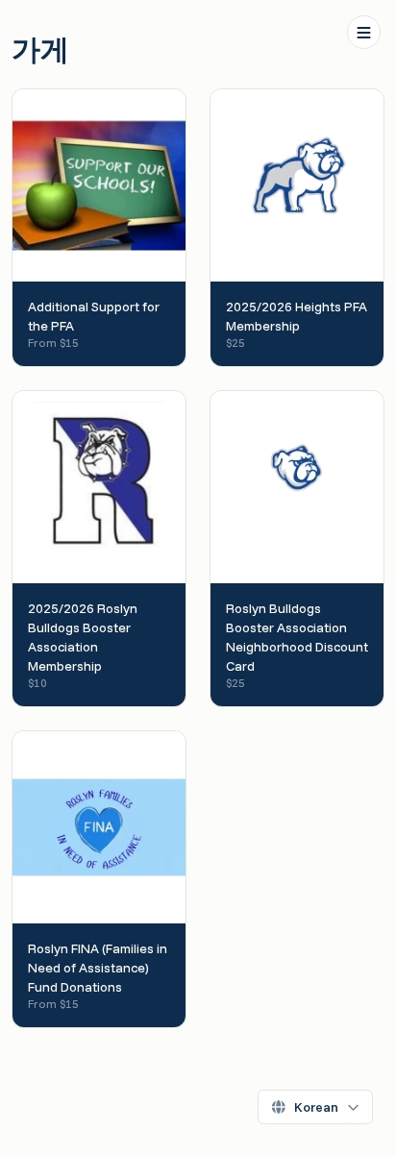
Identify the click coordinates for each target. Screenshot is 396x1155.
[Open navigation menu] (364, 32)
